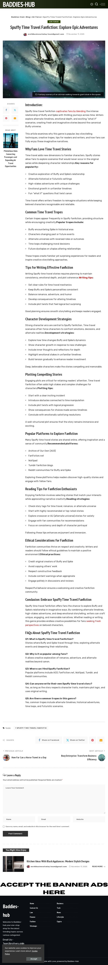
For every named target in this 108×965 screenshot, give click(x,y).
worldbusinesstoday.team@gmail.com (46, 34)
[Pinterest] (6, 118)
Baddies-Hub (19, 4)
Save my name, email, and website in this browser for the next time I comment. (37, 826)
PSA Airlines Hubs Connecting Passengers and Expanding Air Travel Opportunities (10, 159)
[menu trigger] (102, 4)
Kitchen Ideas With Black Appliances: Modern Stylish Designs (58, 861)
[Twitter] (15, 110)
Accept (34, 959)
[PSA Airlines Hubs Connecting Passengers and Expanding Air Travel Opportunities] (10, 140)
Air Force (54, 22)
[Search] (96, 4)
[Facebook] (6, 110)
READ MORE (97, 866)
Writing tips (86, 277)
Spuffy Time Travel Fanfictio (32, 728)
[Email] (15, 118)
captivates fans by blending (70, 111)
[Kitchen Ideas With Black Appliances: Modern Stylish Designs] (13, 864)
